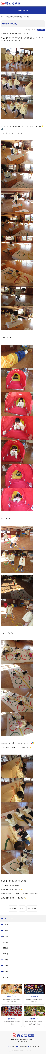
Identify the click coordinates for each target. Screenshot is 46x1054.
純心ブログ (41, 30)
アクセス (12, 1046)
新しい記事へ (32, 908)
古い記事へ (13, 908)
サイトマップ (34, 1046)
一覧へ (22, 908)
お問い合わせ (22, 1046)
